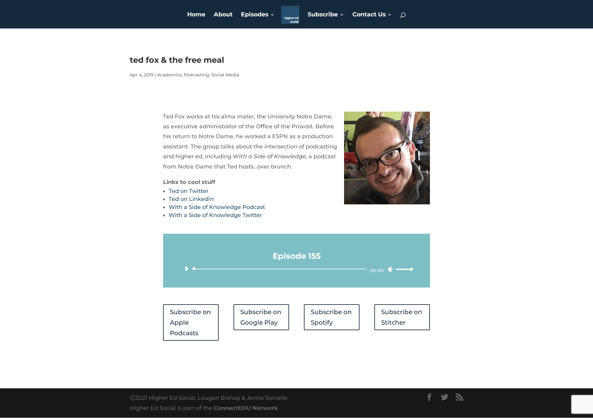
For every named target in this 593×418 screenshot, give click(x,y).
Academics (169, 75)
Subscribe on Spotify (331, 317)
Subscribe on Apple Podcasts (190, 322)
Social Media (225, 75)
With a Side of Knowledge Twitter (215, 215)
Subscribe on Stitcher (401, 317)
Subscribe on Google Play (260, 317)
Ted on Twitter (188, 191)
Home (196, 15)
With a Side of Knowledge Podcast (217, 207)
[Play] (186, 269)
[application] (296, 269)
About (223, 15)
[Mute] (390, 269)
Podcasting (196, 75)
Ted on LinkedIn (191, 199)
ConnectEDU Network (246, 408)
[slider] (402, 269)
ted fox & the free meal (177, 60)
